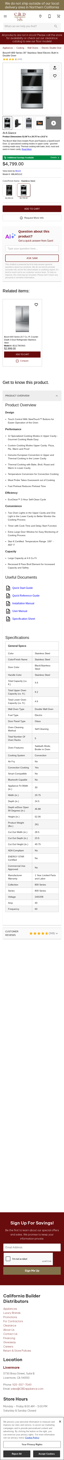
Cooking (20, 48)
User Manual (19, 611)
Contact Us (10, 1334)
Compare (24, 361)
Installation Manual (23, 603)
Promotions (10, 1317)
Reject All (17, 1454)
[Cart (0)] (59, 16)
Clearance (9, 1325)
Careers (8, 1346)
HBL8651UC (16, 174)
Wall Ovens (32, 48)
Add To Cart (32, 208)
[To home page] (20, 16)
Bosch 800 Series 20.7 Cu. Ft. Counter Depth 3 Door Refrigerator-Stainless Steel (21, 340)
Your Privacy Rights (32, 1444)
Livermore (11, 1367)
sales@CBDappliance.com (27, 1388)
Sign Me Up (32, 1270)
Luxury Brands (12, 1312)
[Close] (60, 1421)
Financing (9, 1338)
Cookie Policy (32, 1438)
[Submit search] (55, 26)
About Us (8, 1329)
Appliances (8, 48)
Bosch (18, 171)
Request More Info (34, 217)
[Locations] (40, 16)
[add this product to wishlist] (55, 76)
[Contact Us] (49, 16)
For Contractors (13, 1321)
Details (54, 157)
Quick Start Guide (22, 588)
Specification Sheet (23, 618)
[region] (32, 1438)
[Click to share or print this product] (55, 67)
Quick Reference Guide (26, 595)
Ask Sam (32, 258)
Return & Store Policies (17, 1350)
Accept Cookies (47, 1454)
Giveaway (9, 1342)
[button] (5, 16)
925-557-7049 (22, 1384)
